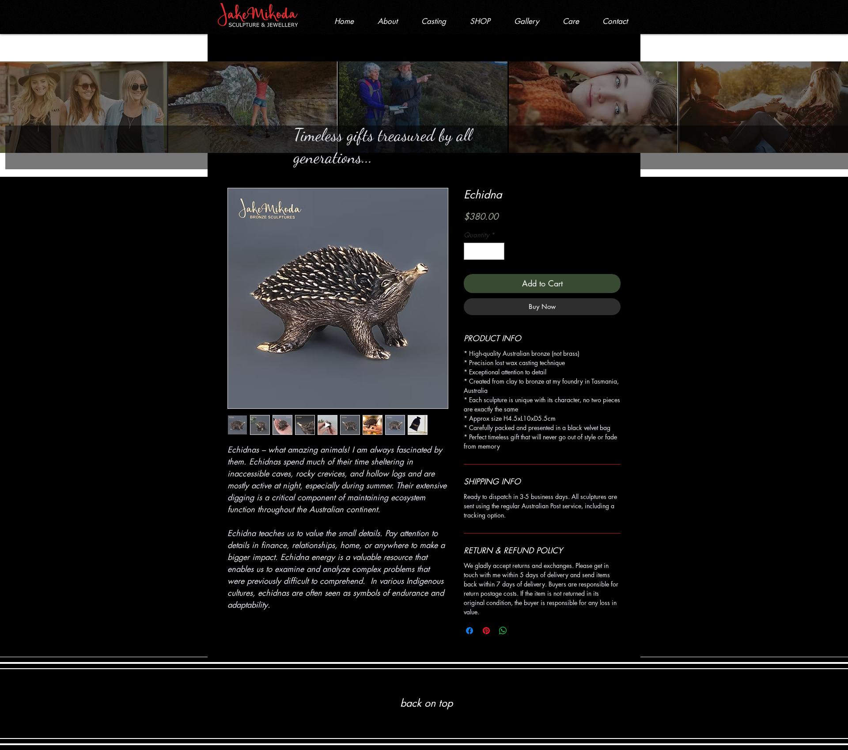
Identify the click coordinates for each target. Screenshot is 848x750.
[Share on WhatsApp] (503, 630)
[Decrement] (471, 251)
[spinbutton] (484, 251)
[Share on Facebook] (469, 630)
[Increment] (498, 251)
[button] (480, 21)
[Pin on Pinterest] (486, 630)
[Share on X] (520, 630)
